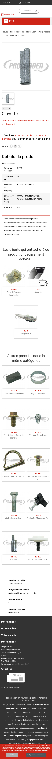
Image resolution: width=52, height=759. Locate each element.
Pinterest (19, 146)
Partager (10, 146)
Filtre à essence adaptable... (14, 292)
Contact (6, 3)
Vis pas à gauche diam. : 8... (38, 477)
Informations (8, 641)
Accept (12, 755)
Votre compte (9, 635)
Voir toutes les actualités (9, 687)
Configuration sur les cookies (35, 755)
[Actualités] (16, 677)
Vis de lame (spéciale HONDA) (14, 435)
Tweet (15, 146)
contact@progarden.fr (20, 664)
